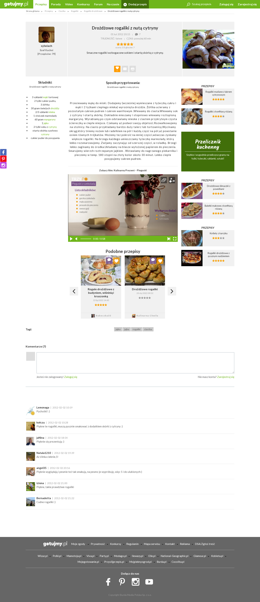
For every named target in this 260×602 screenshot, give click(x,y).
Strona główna (32, 11)
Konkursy (83, 4)
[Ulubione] (116, 261)
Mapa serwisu (152, 543)
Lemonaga (42, 407)
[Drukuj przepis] (132, 69)
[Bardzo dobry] (128, 44)
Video (69, 4)
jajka (126, 329)
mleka (52, 111)
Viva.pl (90, 555)
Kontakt (170, 543)
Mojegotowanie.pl (88, 561)
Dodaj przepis (137, 4)
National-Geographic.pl (174, 555)
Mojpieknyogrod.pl (140, 561)
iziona (40, 483)
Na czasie (113, 4)
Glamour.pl (199, 555)
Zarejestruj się (247, 4)
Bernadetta (43, 498)
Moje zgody (78, 543)
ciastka (148, 329)
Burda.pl (161, 561)
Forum (98, 4)
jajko (46, 123)
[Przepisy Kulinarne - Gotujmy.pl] (16, 3)
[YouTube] (150, 581)
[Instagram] (3, 165)
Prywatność (98, 543)
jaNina (40, 437)
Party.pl (104, 555)
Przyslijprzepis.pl (114, 561)
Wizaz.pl (43, 555)
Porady (56, 4)
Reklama (185, 543)
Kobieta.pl (217, 555)
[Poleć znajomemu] (125, 69)
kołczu (40, 422)
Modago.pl (120, 555)
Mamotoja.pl (74, 555)
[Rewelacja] (131, 44)
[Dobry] (125, 44)
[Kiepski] (118, 44)
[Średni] (121, 44)
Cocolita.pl (178, 561)
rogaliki (136, 329)
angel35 (41, 467)
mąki (45, 97)
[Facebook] (3, 152)
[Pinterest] (3, 159)
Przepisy (41, 4)
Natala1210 (43, 452)
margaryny (50, 119)
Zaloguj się (226, 4)
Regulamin (132, 543)
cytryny (52, 126)
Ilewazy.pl (137, 555)
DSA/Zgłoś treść (205, 543)
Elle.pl (151, 555)
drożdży (55, 108)
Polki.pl (57, 555)
